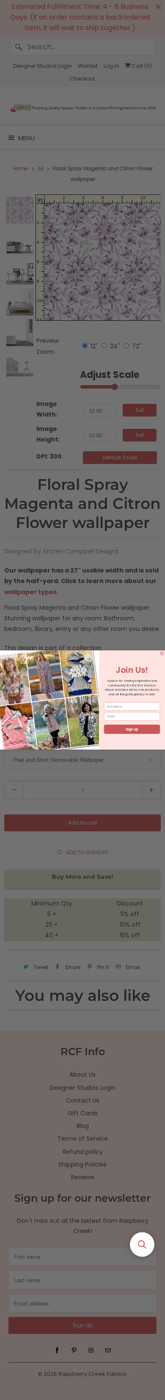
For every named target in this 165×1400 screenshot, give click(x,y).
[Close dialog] (162, 653)
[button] (142, 1244)
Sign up (132, 729)
